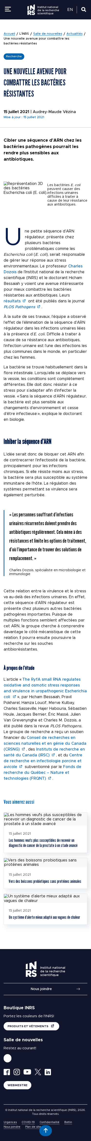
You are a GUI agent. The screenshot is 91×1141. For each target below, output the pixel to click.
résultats (12, 301)
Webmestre (17, 1085)
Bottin (68, 1122)
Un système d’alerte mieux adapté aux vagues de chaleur (44, 917)
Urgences (10, 1122)
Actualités (74, 33)
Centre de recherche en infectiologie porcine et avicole (43, 761)
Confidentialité (49, 1122)
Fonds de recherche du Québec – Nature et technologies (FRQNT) (42, 772)
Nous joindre (41, 989)
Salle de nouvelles (47, 33)
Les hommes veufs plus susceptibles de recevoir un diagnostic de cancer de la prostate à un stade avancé (43, 843)
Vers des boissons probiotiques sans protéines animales (45, 881)
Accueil (9, 33)
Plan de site (33, 1126)
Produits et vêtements (28, 1026)
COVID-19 (28, 1122)
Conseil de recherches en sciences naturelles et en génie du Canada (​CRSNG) (45, 743)
